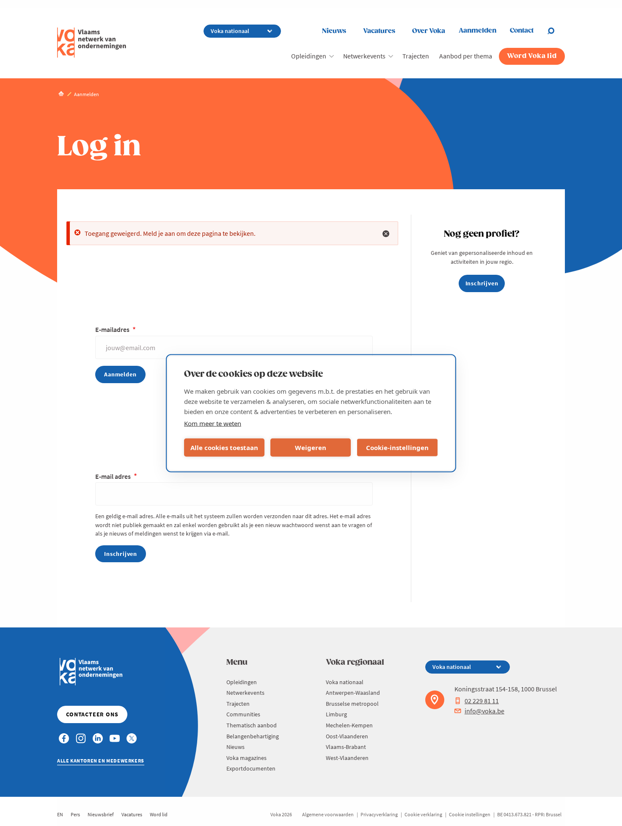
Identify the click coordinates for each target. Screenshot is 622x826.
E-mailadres (113, 329)
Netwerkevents (364, 56)
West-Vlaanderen (347, 758)
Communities (243, 714)
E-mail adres (113, 476)
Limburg (336, 714)
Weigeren (310, 447)
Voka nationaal (344, 682)
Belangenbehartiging (252, 736)
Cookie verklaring (423, 814)
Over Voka (428, 31)
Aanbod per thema (465, 56)
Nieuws (334, 31)
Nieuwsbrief (101, 814)
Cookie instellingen (469, 814)
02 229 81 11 (482, 700)
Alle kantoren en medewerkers (100, 760)
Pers (75, 814)
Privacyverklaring (379, 814)
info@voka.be (484, 711)
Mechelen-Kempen (349, 725)
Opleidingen (308, 56)
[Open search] (556, 31)
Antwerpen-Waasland (353, 692)
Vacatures (379, 31)
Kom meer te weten (212, 423)
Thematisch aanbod (251, 725)
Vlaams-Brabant (346, 747)
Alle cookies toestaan (224, 447)
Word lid (159, 814)
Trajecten (415, 56)
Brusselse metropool (352, 703)
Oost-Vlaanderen (347, 736)
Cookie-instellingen (397, 447)
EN (60, 814)
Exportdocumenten (250, 768)
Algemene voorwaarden (328, 814)
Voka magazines (246, 758)
